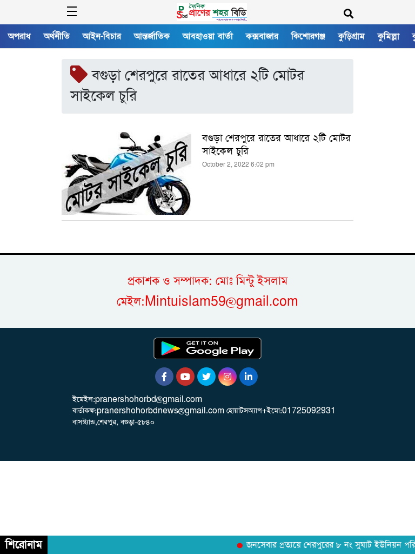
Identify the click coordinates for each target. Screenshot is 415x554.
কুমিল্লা (388, 36)
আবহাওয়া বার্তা (208, 36)
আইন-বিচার (102, 36)
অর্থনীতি (57, 36)
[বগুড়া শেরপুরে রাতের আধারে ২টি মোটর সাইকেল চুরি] (126, 173)
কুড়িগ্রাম (351, 36)
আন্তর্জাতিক (152, 36)
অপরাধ (19, 36)
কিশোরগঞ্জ (308, 36)
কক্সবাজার (262, 36)
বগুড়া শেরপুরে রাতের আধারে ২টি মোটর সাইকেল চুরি (276, 145)
